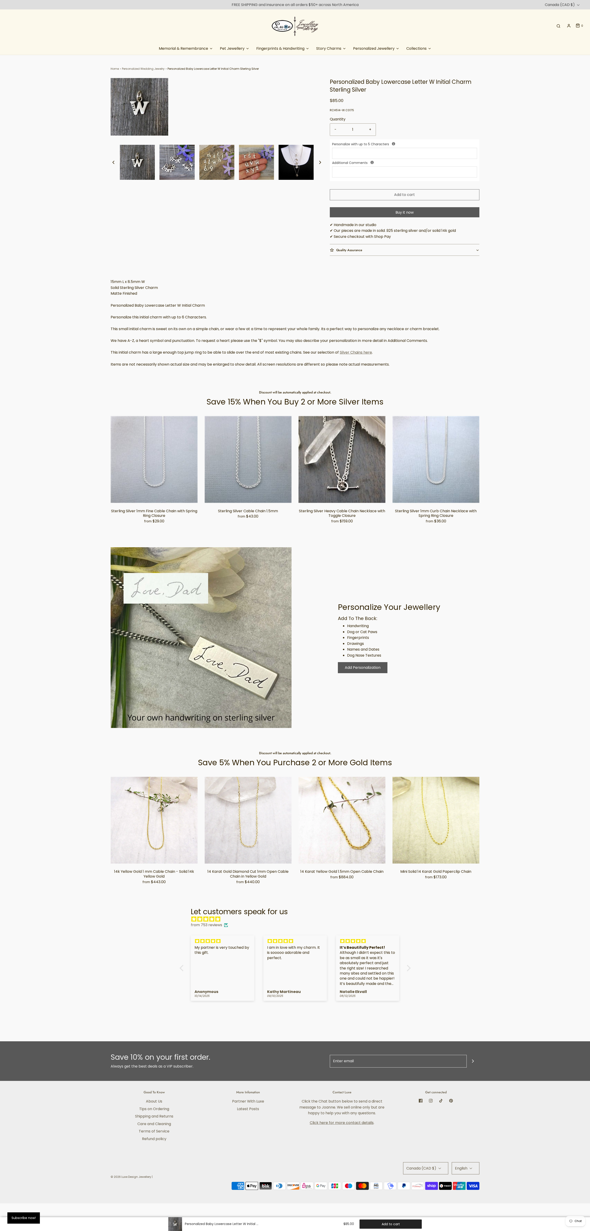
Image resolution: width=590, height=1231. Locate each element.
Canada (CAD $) (560, 4)
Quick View (154, 494)
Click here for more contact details (342, 1122)
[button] (113, 162)
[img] (297, 919)
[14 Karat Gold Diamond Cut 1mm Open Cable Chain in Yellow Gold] (248, 820)
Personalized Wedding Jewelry (143, 69)
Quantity (337, 119)
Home (115, 69)
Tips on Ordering (154, 1109)
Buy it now (404, 212)
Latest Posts (248, 1109)
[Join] (473, 1061)
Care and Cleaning (154, 1123)
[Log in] (569, 26)
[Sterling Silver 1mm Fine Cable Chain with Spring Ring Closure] (154, 459)
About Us (154, 1101)
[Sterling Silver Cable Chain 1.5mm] (248, 459)
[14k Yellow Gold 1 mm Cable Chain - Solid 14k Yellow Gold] (154, 820)
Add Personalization (363, 667)
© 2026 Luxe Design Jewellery (131, 1177)
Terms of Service (154, 1131)
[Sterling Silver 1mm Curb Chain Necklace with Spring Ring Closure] (436, 459)
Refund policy (154, 1138)
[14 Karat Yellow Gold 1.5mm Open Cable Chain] (342, 820)
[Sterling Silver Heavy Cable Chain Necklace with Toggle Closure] (342, 459)
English (461, 1168)
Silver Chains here (356, 352)
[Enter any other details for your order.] (372, 162)
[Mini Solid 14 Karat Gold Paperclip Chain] (436, 820)
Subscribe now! (24, 1218)
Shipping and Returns (154, 1116)
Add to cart (404, 194)
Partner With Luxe (248, 1101)
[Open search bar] (558, 25)
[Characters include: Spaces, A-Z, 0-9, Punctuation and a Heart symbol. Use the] (393, 144)
